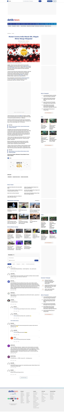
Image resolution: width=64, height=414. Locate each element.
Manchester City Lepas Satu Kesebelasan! (12, 210)
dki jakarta (10, 176)
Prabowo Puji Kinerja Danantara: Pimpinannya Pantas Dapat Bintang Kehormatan (49, 282)
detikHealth (28, 395)
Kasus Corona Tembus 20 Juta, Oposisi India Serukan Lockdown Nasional (19, 127)
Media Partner (44, 397)
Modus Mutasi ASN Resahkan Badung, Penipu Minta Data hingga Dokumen (31, 193)
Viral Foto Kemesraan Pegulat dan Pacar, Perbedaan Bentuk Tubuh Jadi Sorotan (35, 211)
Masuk (55, 1)
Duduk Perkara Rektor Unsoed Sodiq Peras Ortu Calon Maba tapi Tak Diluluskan (50, 286)
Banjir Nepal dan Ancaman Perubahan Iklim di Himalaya (27, 247)
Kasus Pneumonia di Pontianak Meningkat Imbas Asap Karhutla (49, 103)
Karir (42, 395)
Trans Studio (35, 400)
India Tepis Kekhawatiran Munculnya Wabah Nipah (14, 187)
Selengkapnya (37, 200)
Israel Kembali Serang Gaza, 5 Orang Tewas (48, 109)
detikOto (22, 401)
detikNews (9, 33)
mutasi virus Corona (27, 66)
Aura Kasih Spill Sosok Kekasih (33, 222)
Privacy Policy (44, 400)
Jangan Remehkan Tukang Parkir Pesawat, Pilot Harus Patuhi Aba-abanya (10, 248)
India (14, 79)
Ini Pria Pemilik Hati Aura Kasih (23, 210)
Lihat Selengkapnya (48, 112)
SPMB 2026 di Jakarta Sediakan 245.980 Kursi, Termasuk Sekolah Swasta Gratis (15, 190)
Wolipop (27, 396)
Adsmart (34, 395)
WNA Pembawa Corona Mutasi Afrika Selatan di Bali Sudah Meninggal (19, 152)
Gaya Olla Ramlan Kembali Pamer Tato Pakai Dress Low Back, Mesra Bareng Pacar (12, 222)
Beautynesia (51, 396)
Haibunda (51, 395)
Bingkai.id (34, 401)
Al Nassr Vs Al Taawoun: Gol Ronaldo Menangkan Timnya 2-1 (36, 236)
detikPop (27, 402)
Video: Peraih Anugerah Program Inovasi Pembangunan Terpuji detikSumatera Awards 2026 (52, 225)
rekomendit (34, 406)
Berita (13, 33)
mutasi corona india (24, 176)
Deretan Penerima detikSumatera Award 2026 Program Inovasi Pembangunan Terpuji (44, 140)
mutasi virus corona (16, 176)
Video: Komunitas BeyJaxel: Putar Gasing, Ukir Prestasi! (52, 237)
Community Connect (36, 407)
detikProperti (22, 402)
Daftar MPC (50, 1)
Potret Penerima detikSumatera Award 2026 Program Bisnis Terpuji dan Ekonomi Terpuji (53, 139)
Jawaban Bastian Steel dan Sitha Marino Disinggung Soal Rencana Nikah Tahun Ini (10, 236)
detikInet (22, 396)
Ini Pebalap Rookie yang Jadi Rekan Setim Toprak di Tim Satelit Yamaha (19, 248)
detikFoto (27, 400)
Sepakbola (22, 400)
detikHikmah (28, 401)
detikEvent (34, 396)
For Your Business (35, 405)
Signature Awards (35, 397)
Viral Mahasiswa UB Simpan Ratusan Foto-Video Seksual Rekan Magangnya (23, 222)
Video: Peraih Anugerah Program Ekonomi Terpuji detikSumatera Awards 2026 (44, 238)
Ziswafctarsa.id (35, 402)
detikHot (22, 397)
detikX (27, 397)
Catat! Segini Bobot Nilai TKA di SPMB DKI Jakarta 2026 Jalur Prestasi (14, 196)
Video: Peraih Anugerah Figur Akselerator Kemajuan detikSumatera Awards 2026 (43, 225)
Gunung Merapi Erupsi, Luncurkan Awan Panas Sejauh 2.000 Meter (19, 236)
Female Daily (52, 397)
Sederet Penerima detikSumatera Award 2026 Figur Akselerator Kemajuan (52, 127)
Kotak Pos (43, 396)
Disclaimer (43, 401)
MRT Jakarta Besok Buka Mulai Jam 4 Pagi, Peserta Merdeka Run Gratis (27, 236)
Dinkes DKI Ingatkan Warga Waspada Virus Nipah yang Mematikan (31, 187)
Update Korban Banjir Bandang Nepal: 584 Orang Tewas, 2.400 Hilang (49, 99)
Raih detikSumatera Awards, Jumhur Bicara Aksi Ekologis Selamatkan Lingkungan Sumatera (50, 106)
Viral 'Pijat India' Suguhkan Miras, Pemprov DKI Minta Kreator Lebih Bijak (32, 190)
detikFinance (22, 395)
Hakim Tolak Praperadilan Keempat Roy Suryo (49, 290)
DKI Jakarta (12, 67)
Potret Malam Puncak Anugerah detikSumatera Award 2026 (44, 127)
